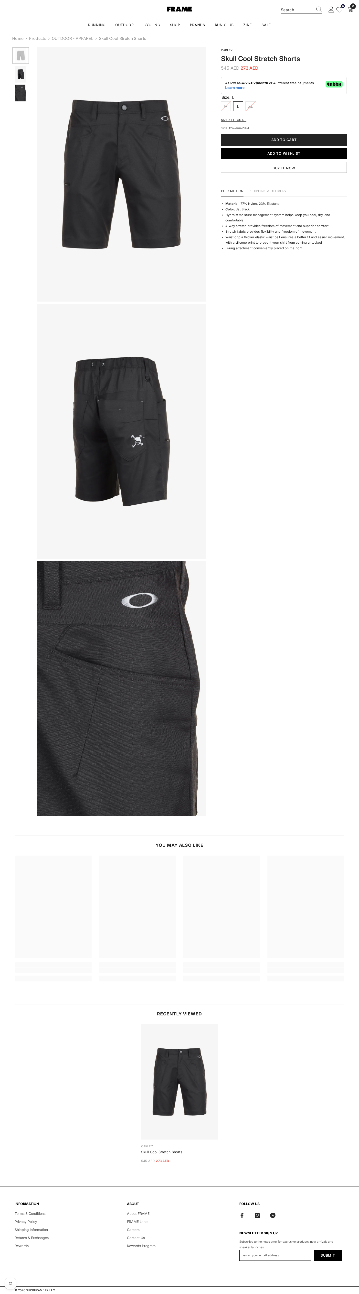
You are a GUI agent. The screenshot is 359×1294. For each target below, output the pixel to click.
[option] (20, 55)
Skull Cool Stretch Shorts (161, 1152)
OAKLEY (226, 50)
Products (37, 38)
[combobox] (297, 9)
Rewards (22, 1246)
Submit (328, 1255)
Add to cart (284, 140)
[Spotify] (273, 1215)
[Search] (301, 10)
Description (232, 191)
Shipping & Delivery (268, 191)
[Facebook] (242, 1215)
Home (17, 38)
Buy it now (284, 168)
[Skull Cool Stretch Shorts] (179, 1082)
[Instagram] (257, 1215)
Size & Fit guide (233, 120)
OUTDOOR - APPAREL (72, 38)
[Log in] (331, 10)
